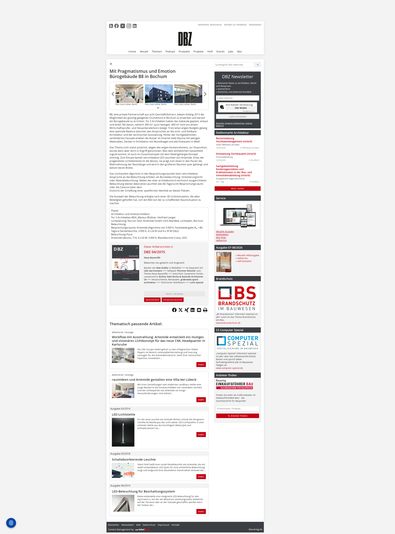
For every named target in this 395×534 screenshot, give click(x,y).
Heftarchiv (221, 240)
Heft (210, 51)
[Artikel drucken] (205, 310)
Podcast (170, 51)
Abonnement (152, 299)
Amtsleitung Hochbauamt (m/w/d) (236, 153)
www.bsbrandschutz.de (228, 322)
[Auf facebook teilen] (174, 311)
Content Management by (121, 529)
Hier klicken (241, 107)
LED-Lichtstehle (123, 414)
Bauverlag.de (255, 529)
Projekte (198, 51)
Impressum (163, 524)
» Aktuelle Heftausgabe (247, 255)
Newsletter (113, 524)
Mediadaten (255, 24)
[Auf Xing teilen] (187, 311)
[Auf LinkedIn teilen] (193, 311)
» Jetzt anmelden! (238, 116)
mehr (201, 364)
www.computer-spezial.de (229, 368)
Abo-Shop (221, 237)
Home (132, 51)
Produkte (184, 51)
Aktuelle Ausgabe (225, 231)
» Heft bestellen (243, 261)
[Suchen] (258, 64)
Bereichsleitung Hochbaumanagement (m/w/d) (234, 140)
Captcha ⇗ (249, 111)
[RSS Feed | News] (111, 26)
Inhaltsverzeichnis (172, 299)
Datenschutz (149, 524)
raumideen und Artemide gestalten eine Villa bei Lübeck (154, 379)
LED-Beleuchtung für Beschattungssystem (143, 491)
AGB (138, 524)
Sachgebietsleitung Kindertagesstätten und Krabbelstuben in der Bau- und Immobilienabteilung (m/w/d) (234, 170)
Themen (157, 51)
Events (220, 51)
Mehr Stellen (237, 188)
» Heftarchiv (241, 258)
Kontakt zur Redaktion (235, 24)
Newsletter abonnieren (210, 24)
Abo (239, 51)
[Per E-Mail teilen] (199, 310)
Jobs (230, 51)
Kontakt (175, 524)
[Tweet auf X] (180, 311)
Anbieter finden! (238, 415)
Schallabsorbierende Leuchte (134, 459)
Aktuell (144, 51)
